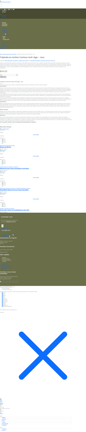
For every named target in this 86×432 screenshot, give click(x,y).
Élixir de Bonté (5, 423)
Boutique (4, 25)
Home (1, 54)
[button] (36, 14)
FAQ (4, 38)
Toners (3, 422)
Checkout (4, 10)
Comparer (4, 261)
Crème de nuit (3, 145)
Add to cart (3, 76)
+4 (2, 143)
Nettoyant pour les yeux (11, 188)
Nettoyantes (2, 188)
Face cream (42, 60)
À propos (4, 24)
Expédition (4, 257)
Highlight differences (7, 289)
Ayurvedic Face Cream (35, 60)
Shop (3, 420)
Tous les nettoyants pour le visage (23, 188)
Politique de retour (6, 258)
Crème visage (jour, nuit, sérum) (9, 54)
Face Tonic (48, 60)
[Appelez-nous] (2, 225)
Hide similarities (6, 288)
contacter (6, 39)
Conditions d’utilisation (6, 259)
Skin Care (53, 60)
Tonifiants (2, 208)
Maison (4, 22)
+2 (2, 164)
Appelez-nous (4, 228)
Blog (4, 36)
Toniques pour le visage (23, 60)
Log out (4, 16)
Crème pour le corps (10, 145)
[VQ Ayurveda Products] (5, 1)
